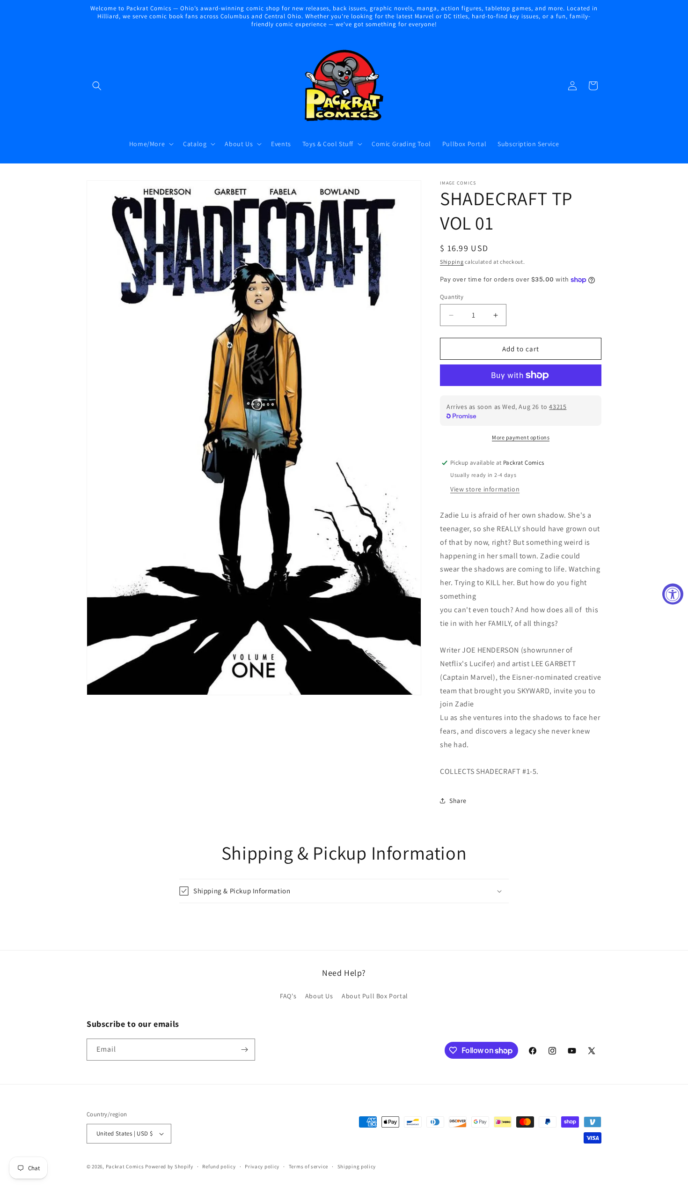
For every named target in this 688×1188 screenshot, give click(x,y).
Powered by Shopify (169, 1166)
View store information (485, 489)
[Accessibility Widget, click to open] (672, 594)
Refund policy (218, 1166)
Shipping (452, 261)
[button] (97, 85)
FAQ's (288, 996)
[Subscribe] (244, 1050)
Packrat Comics (125, 1166)
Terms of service (308, 1166)
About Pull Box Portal (375, 996)
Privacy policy (262, 1166)
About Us (319, 996)
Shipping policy (356, 1166)
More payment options (520, 437)
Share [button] (458, 800)
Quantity (451, 297)
